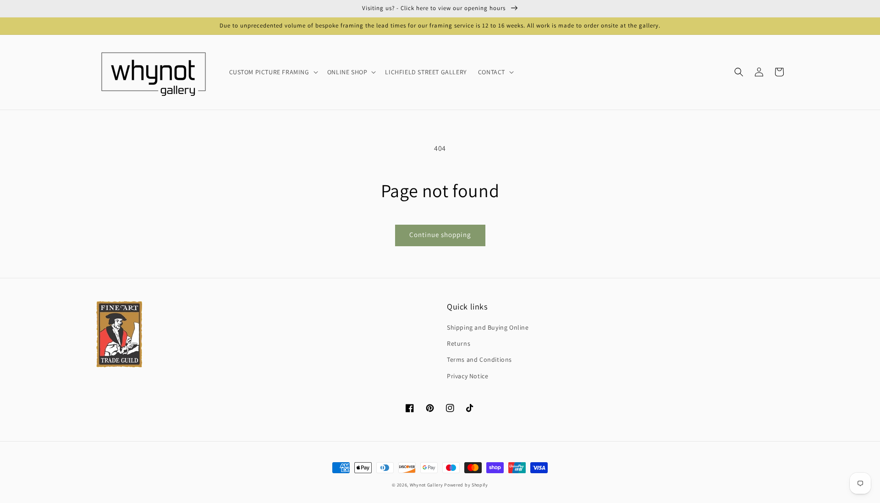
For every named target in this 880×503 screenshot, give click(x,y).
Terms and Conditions (479, 359)
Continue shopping (440, 234)
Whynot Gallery (426, 485)
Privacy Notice (467, 376)
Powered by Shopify (466, 485)
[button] (739, 72)
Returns (458, 343)
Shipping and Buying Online (488, 327)
